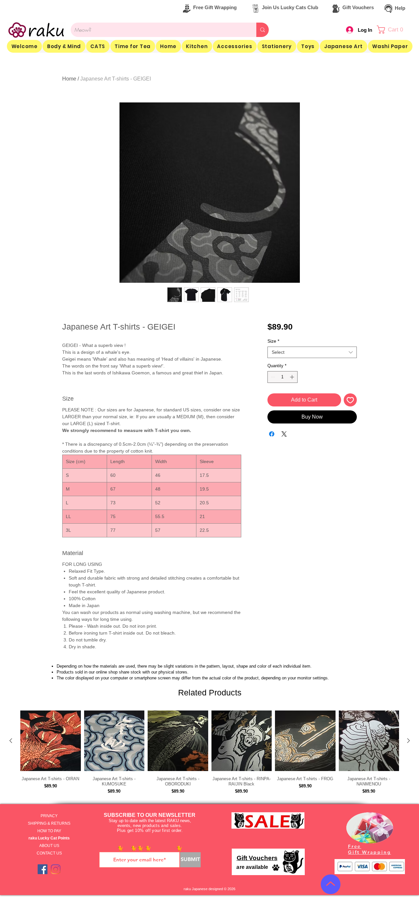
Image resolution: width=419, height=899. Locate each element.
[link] (393, 30)
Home (69, 78)
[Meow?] (262, 30)
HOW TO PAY (49, 831)
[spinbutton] (282, 377)
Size (273, 341)
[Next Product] (408, 741)
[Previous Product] (11, 741)
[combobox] (312, 352)
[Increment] (293, 377)
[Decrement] (272, 377)
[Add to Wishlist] (350, 399)
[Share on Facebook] (272, 434)
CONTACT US (49, 853)
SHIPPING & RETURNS (49, 823)
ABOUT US (49, 845)
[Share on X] (284, 434)
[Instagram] (56, 869)
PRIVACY (49, 816)
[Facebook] (42, 869)
